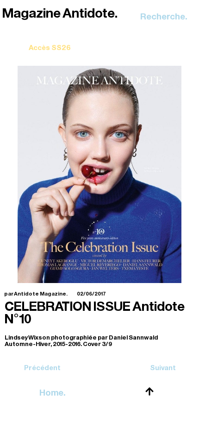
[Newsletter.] (50, 41)
